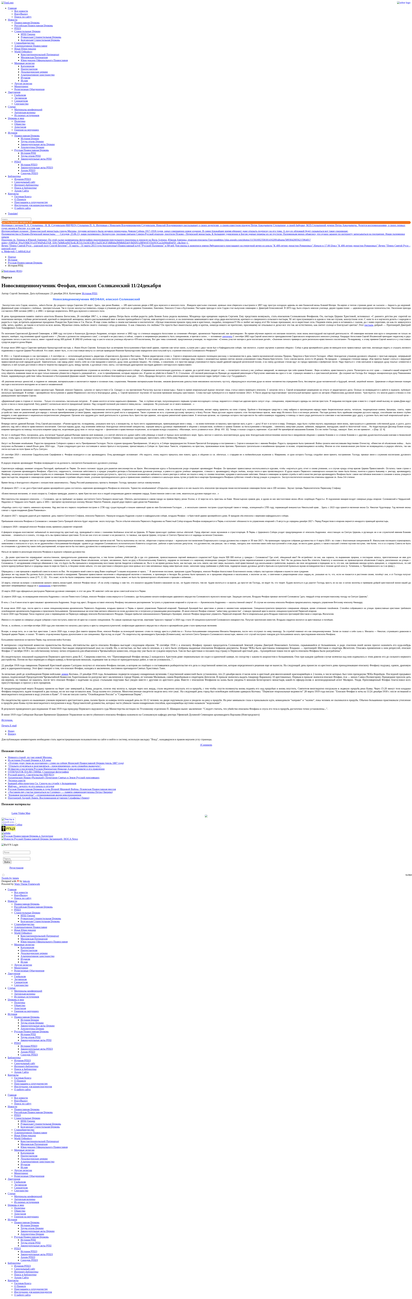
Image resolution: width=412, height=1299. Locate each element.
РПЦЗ (17, 28)
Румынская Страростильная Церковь (41, 37)
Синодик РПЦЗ (29, 173)
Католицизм (27, 66)
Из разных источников (26, 115)
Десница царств (16, 780)
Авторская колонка (24, 112)
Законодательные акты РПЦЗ (37, 167)
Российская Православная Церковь (33, 25)
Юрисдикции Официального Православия (44, 60)
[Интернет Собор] (11, 824)
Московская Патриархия (34, 57)
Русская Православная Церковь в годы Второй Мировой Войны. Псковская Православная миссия (62, 789)
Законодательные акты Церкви (38, 144)
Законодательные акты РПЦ (36, 158)
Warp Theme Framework (27, 884)
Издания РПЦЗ (22, 179)
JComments (206, 745)
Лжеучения (14, 92)
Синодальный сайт (24, 182)
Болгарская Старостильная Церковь (40, 40)
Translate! (13, 213)
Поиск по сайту (23, 16)
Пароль (7, 855)
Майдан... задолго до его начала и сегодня (31, 786)
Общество (19, 124)
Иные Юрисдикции (25, 48)
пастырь (368, 325)
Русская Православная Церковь (31, 150)
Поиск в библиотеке (25, 187)
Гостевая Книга (22, 196)
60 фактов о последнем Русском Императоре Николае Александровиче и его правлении (56, 769)
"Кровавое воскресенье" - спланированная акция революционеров (44, 795)
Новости (12, 19)
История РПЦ (28, 153)
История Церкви (30, 138)
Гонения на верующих (26, 129)
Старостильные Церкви (27, 31)
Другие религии (23, 83)
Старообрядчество (24, 43)
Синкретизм (21, 101)
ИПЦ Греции (28, 34)
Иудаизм (25, 77)
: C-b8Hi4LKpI (15, 251)
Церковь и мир (16, 118)
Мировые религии (24, 63)
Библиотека (14, 176)
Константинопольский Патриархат (40, 54)
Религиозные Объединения (29, 89)
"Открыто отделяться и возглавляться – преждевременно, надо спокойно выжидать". (54, 766)
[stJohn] (5, 833)
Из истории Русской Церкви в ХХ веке (29, 760)
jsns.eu (26, 881)
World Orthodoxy (23, 51)
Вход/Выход (21, 14)
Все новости (21, 11)
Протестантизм (29, 69)
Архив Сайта (21, 190)
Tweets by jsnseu (10, 878)
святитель (227, 336)
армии (64, 674)
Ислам (24, 80)
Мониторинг (21, 86)
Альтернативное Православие (30, 45)
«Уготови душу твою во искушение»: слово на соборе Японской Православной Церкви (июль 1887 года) (66, 763)
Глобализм (20, 95)
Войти (7, 862)
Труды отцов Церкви (32, 141)
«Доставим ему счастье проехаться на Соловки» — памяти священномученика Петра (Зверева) (60, 792)
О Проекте (20, 199)
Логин (6, 849)
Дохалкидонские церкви (34, 72)
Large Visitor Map (21, 813)
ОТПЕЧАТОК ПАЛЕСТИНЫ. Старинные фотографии (38, 771)
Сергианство (21, 103)
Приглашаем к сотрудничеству (31, 202)
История (12, 132)
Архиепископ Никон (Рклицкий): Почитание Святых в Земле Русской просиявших (53, 777)
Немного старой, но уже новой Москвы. (30, 757)
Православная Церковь (27, 22)
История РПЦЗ (29, 164)
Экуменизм (20, 98)
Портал (12, 257)
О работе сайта (22, 208)
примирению (45, 585)
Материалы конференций (28, 109)
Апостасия (20, 127)
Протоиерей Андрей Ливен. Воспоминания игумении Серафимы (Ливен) (48, 797)
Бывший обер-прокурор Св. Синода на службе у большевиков (42, 783)
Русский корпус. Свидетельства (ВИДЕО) (31, 774)
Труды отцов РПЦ (31, 156)
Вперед (12, 734)
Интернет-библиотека (26, 185)
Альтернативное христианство (38, 74)
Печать (5, 725)
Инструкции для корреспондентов (33, 205)
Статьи (12, 106)
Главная (12, 8)
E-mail (13, 725)
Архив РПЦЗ (28, 170)
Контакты (13, 193)
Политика (19, 121)
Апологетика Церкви (32, 147)
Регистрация (16, 867)
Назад (11, 731)
